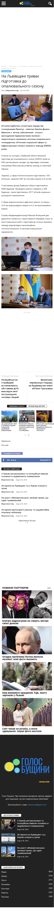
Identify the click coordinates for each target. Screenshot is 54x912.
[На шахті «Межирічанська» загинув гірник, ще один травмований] (8, 852)
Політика (5, 897)
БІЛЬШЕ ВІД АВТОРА (36, 406)
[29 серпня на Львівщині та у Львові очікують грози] (8, 838)
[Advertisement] (27, 36)
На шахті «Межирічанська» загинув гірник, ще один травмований (31, 850)
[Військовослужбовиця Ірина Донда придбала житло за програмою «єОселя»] (44, 416)
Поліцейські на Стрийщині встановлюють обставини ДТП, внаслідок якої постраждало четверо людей (10, 388)
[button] (50, 4)
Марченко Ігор (12, 90)
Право (3, 872)
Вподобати (45, 460)
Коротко (4, 893)
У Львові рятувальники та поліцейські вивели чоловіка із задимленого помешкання (24, 475)
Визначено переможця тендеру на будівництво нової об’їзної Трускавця (40, 384)
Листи (3, 880)
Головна (4, 66)
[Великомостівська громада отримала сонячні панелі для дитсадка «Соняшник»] (27, 416)
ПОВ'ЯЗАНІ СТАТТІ (16, 406)
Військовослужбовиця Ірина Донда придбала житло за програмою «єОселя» (45, 427)
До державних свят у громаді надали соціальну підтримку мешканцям (9, 427)
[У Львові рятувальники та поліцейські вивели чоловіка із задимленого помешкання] (8, 824)
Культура (5, 889)
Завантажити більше (26, 521)
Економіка (6, 71)
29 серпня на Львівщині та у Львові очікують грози (31, 836)
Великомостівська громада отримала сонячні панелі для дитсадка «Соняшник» (26, 427)
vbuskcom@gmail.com (37, 805)
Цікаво (4, 876)
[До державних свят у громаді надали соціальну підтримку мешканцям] (9, 416)
